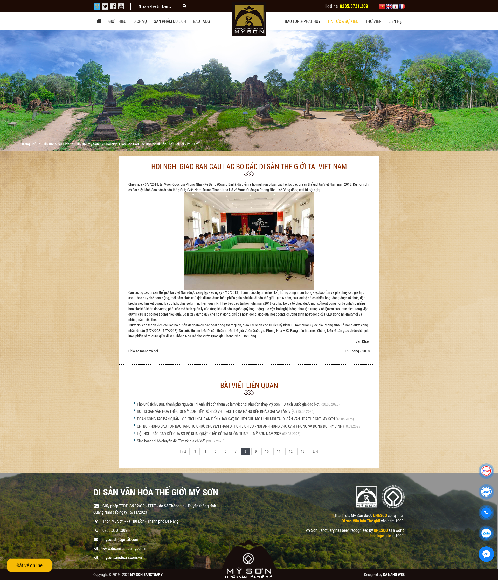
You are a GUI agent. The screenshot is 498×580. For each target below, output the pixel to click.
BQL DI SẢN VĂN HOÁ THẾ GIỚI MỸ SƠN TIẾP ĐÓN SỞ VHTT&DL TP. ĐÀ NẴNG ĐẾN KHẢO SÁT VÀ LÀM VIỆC (216, 411)
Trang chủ (29, 143)
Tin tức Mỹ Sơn (88, 143)
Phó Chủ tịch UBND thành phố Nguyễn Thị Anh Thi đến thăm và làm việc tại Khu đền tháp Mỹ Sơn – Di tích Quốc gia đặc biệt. (229, 404)
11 (279, 451)
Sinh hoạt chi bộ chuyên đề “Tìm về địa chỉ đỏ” (171, 440)
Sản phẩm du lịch (170, 21)
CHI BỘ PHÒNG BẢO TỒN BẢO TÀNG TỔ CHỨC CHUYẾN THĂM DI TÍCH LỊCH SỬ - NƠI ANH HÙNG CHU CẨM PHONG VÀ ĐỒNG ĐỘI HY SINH (239, 426)
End (315, 451)
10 (267, 451)
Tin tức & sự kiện (343, 21)
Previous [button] (4, 90)
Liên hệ (395, 21)
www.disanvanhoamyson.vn (124, 548)
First (183, 451)
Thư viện (373, 21)
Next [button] (493, 90)
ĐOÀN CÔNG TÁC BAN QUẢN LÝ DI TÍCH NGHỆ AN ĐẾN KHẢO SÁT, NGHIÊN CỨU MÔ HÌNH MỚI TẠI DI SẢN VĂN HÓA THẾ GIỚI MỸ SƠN (236, 418)
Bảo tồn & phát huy (303, 21)
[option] (249, 121)
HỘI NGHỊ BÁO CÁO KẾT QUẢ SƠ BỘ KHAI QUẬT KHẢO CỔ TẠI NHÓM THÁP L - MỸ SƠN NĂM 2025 (209, 433)
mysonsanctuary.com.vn (122, 557)
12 (291, 451)
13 (303, 451)
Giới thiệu (117, 21)
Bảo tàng (201, 21)
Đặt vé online (29, 565)
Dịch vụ (140, 21)
